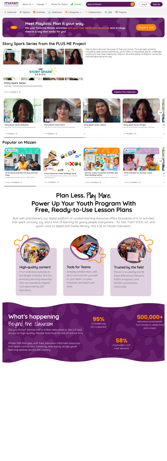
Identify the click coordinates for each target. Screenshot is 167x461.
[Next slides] (160, 113)
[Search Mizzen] (132, 4)
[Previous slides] (7, 113)
